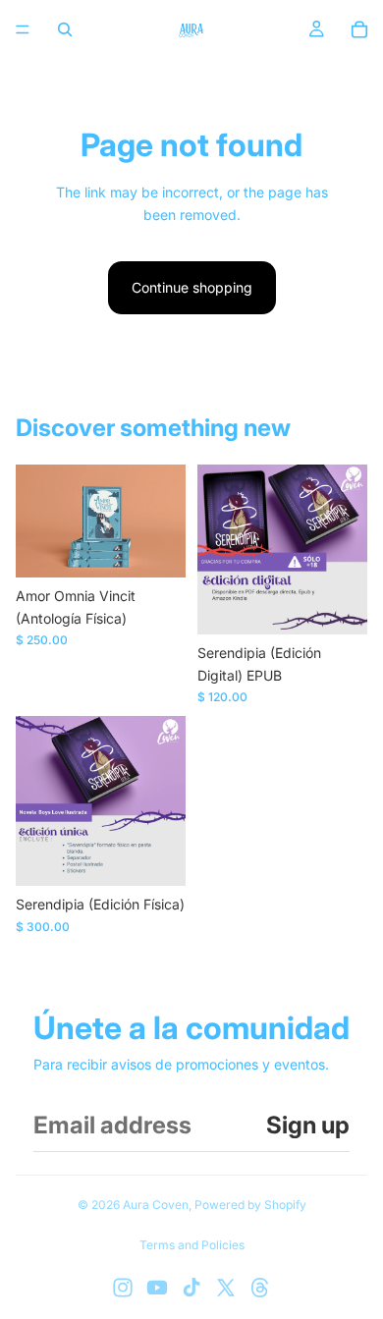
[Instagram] (123, 1287)
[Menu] (22, 29)
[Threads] (260, 1287)
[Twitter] (226, 1287)
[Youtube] (157, 1287)
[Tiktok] (191, 1287)
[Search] (64, 29)
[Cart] (359, 29)
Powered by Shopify (250, 1204)
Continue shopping (192, 287)
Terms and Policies (192, 1244)
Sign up (308, 1125)
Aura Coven (156, 1204)
